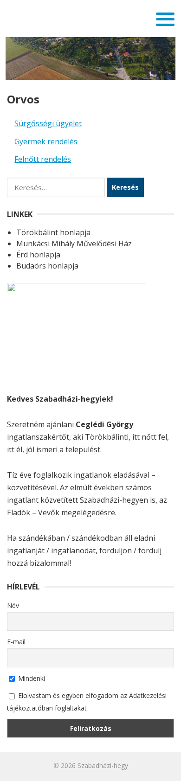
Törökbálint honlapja (53, 232)
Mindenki (30, 678)
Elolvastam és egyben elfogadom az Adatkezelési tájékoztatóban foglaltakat (87, 701)
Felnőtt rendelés (42, 159)
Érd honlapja (38, 255)
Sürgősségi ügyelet (48, 123)
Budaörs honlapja (47, 266)
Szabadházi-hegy (103, 765)
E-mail (16, 641)
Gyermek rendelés (46, 141)
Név (13, 605)
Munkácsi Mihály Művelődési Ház (74, 243)
